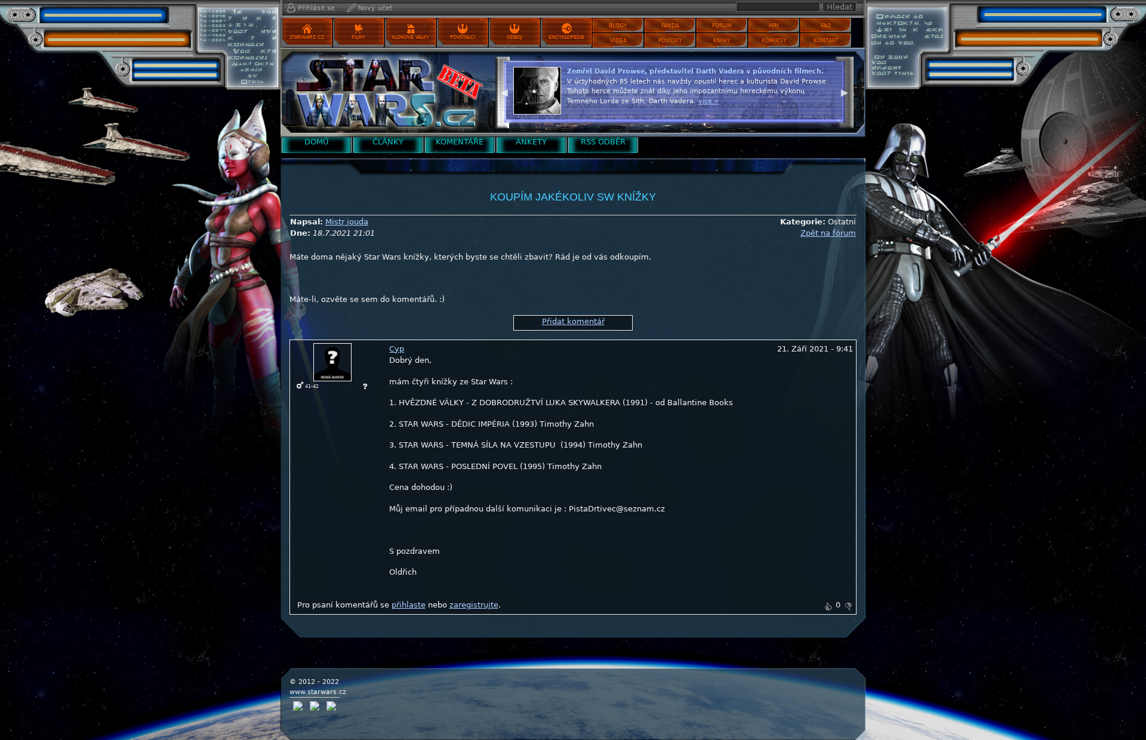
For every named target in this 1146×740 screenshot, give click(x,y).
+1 (828, 606)
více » (797, 111)
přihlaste (409, 604)
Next (845, 91)
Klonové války (410, 37)
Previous (504, 91)
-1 (848, 606)
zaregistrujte (473, 604)
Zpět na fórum (828, 233)
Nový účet (375, 8)
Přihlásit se (316, 8)
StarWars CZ (306, 37)
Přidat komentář (573, 321)
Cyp (396, 348)
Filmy (358, 37)
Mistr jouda (346, 221)
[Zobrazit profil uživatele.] (332, 361)
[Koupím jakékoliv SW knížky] (385, 92)
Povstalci (462, 37)
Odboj (514, 37)
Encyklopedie (566, 37)
